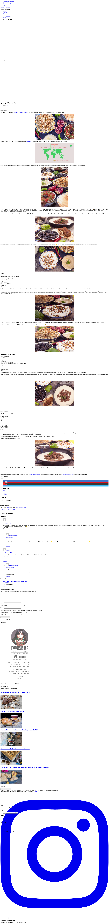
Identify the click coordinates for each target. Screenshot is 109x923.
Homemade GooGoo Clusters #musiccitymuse (15, 692)
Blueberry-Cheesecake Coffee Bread (12, 711)
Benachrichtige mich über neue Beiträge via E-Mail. (12, 614)
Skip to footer (5, 5)
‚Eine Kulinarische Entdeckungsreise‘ (21, 112)
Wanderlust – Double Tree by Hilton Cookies (15, 749)
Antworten (5, 530)
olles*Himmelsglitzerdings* (35, 474)
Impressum (5, 817)
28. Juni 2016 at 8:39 (10, 567)
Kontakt (4, 820)
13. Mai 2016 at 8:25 (7, 523)
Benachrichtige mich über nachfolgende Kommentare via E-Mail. (15, 612)
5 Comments (19, 105)
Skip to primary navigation (8, 1)
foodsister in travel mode (5, 7)
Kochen (16, 507)
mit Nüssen (21, 507)
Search (2, 683)
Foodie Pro (11, 831)
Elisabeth (8, 550)
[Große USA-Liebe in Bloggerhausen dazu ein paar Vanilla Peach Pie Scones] (11, 783)
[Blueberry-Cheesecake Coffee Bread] (11, 727)
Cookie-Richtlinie (36, 791)
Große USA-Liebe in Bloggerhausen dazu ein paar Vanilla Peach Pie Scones (25, 767)
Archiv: (2, 807)
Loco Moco (28, 141)
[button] (5, 481)
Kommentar (3, 600)
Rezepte (7, 507)
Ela (6, 521)
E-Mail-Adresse (4, 605)
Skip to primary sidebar (7, 3)
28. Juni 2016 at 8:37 (10, 537)
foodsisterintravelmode (13, 535)
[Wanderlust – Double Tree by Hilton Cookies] (11, 764)
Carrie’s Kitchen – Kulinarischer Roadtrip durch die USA (19, 730)
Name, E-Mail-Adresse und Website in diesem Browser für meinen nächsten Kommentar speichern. (22, 610)
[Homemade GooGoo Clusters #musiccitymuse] (11, 708)
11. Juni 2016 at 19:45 (7, 552)
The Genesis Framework (19, 831)
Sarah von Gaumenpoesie (68, 474)
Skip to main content (7, 2)
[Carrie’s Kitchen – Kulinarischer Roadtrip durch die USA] (11, 746)
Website (2, 607)
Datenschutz (8, 819)
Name (2, 603)
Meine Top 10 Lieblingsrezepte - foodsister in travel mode (15, 581)
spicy (25, 507)
